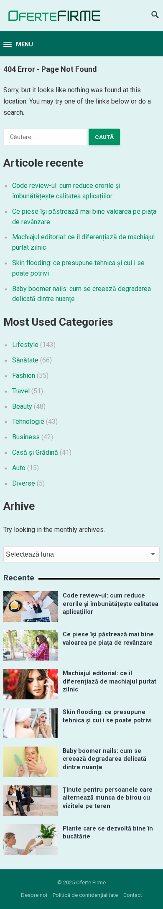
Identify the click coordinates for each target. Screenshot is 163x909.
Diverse (23, 483)
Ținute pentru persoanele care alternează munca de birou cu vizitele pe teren (108, 798)
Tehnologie (28, 421)
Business (26, 437)
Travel (21, 391)
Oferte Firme (91, 882)
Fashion (23, 376)
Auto (18, 468)
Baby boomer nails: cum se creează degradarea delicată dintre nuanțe (104, 759)
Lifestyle (25, 345)
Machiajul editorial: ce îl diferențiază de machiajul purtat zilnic (109, 681)
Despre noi (34, 895)
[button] (18, 45)
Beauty (22, 406)
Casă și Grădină (35, 452)
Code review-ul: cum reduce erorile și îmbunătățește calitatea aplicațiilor (110, 603)
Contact (132, 895)
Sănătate (25, 360)
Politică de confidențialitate (85, 895)
